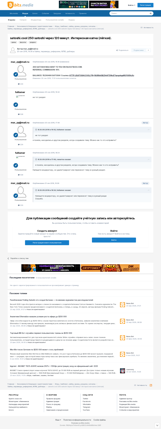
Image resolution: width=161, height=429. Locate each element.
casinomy (130, 369)
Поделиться (123, 50)
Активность (70, 13)
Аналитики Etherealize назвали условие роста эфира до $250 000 (38, 317)
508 (21, 114)
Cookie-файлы (99, 420)
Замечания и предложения (57, 410)
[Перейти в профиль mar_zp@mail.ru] (13, 50)
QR (99, 425)
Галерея (23, 20)
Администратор (125, 399)
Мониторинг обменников (19, 401)
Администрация (52, 401)
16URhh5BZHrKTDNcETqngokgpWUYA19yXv (114, 75)
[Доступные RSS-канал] (150, 385)
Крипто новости (15, 399)
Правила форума (53, 399)
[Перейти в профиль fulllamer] (20, 101)
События (45, 13)
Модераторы (36, 20)
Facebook (87, 401)
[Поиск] (150, 13)
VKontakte (87, 404)
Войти (131, 5)
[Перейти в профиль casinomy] (122, 370)
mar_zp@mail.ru (30, 49)
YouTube (86, 410)
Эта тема (141, 13)
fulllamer (20, 92)
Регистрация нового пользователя (47, 243)
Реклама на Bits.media (128, 401)
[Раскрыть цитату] (36, 130)
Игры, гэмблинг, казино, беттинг (40, 375)
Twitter (85, 399)
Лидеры (71, 20)
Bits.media (14, 13)
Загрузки (57, 13)
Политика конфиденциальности (77, 420)
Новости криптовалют (36, 309)
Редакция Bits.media (127, 404)
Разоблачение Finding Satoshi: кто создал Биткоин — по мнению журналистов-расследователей (51, 300)
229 (21, 84)
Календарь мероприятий (19, 404)
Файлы (49, 407)
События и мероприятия (129, 410)
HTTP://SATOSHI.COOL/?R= (81, 75)
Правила (82, 13)
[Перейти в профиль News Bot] (122, 304)
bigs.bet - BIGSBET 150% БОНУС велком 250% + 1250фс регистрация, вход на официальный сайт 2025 (54, 366)
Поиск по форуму (53, 404)
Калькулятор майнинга (18, 407)
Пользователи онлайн (55, 20)
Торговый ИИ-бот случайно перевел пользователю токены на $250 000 (41, 333)
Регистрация (145, 5)
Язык (57, 420)
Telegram (86, 407)
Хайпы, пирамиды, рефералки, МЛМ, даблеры (54, 51)
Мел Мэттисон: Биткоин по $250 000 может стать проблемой (36, 350)
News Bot (130, 303)
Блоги (35, 13)
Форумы (11, 20)
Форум (25, 13)
